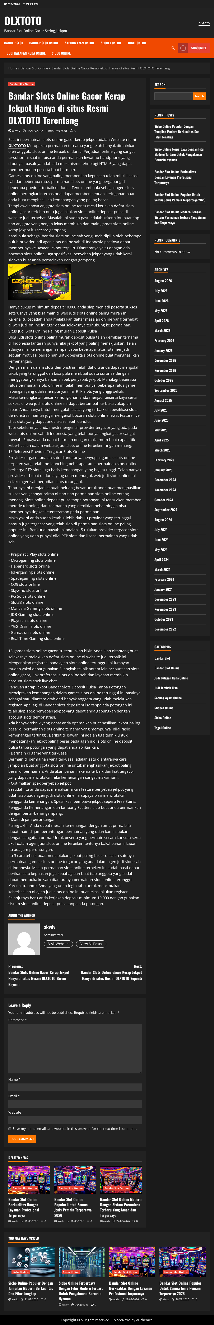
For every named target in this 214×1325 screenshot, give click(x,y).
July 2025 (160, 410)
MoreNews (122, 1320)
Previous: (38, 975)
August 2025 (163, 400)
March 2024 (162, 569)
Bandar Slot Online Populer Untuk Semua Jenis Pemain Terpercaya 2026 (73, 1207)
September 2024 (165, 509)
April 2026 (161, 320)
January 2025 (163, 469)
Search (160, 84)
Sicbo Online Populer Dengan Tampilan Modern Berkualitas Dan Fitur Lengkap (176, 131)
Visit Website (58, 943)
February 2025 (164, 459)
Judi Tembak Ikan (166, 687)
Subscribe (199, 47)
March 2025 (162, 450)
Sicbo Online (61, 53)
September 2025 (165, 390)
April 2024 (161, 559)
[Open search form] (173, 48)
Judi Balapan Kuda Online (26, 53)
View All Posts (91, 943)
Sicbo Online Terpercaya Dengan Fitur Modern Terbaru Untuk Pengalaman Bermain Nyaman (179, 154)
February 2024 (164, 579)
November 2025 (165, 370)
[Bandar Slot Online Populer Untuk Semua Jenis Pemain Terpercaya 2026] (75, 1180)
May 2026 (161, 310)
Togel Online (137, 42)
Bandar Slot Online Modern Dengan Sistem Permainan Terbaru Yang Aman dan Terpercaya (120, 1207)
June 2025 (161, 420)
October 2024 (163, 499)
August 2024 (163, 519)
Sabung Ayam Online (79, 42)
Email (14, 1096)
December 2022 (165, 629)
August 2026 (163, 280)
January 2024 (163, 589)
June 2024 (161, 539)
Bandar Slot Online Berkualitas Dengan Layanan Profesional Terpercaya (23, 1207)
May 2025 (160, 429)
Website (14, 1112)
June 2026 (161, 300)
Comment (17, 1020)
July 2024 (160, 529)
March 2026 (162, 330)
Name (14, 1079)
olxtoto (204, 23)
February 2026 (164, 340)
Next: (111, 972)
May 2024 (160, 549)
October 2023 (163, 619)
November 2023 (165, 609)
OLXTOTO (23, 20)
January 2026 (163, 350)
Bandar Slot (13, 42)
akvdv (16, 131)
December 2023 (165, 599)
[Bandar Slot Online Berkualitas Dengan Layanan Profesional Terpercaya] (29, 1180)
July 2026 (161, 290)
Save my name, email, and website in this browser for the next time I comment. (75, 1128)
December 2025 (165, 360)
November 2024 (165, 489)
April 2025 (161, 440)
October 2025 (163, 380)
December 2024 (165, 479)
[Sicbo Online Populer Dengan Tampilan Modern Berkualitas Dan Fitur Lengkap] (31, 1262)
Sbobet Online (111, 42)
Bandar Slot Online (44, 42)
